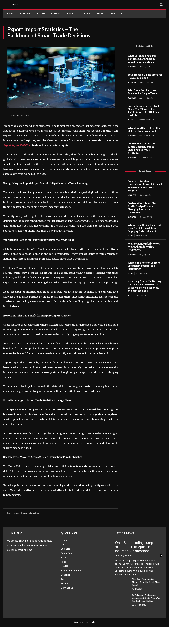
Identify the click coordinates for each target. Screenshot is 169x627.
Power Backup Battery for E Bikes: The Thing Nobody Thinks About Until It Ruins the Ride (144, 110)
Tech (130, 236)
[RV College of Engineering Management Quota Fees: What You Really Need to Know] (122, 599)
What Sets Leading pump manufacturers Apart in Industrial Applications (142, 59)
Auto (130, 295)
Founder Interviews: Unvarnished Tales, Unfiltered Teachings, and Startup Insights (145, 186)
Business (132, 66)
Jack (117, 555)
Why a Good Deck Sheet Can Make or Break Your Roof (144, 129)
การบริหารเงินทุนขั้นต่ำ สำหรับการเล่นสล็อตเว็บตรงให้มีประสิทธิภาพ (144, 246)
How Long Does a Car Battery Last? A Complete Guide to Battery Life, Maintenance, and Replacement (144, 286)
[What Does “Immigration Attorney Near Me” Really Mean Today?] (122, 583)
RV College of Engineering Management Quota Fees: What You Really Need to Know (146, 598)
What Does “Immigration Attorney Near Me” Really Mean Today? (146, 582)
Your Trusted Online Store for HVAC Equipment (145, 76)
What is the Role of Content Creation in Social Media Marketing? (144, 265)
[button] (161, 4)
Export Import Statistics (16, 145)
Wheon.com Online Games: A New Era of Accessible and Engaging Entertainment (144, 228)
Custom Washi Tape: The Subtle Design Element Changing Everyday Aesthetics (142, 148)
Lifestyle (132, 195)
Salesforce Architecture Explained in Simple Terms (142, 92)
